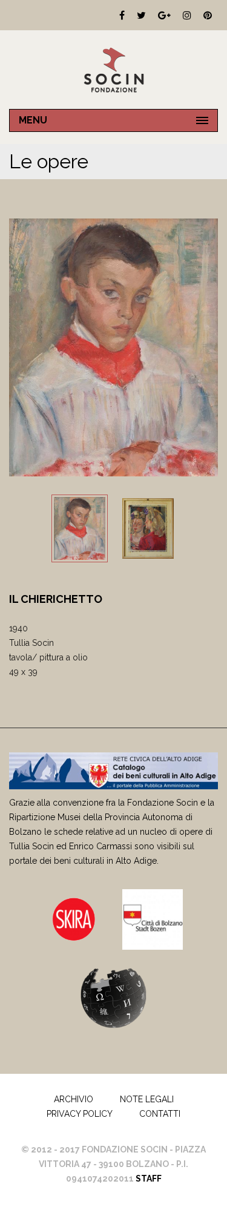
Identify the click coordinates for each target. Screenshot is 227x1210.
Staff (149, 1178)
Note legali (147, 1099)
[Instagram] (187, 15)
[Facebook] (122, 15)
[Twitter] (141, 15)
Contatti (159, 1114)
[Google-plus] (164, 15)
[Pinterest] (207, 15)
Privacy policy (80, 1114)
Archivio (73, 1099)
